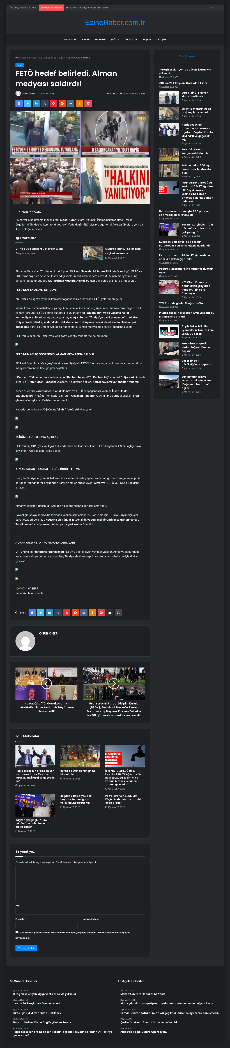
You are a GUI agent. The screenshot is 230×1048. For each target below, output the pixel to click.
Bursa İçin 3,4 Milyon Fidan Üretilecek (87, 7)
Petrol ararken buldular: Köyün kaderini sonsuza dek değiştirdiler (123, 799)
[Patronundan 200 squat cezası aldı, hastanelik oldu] (169, 170)
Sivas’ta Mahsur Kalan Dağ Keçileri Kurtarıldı (196, 110)
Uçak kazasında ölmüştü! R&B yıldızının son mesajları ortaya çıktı (184, 213)
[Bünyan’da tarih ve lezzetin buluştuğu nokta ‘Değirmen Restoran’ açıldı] (169, 381)
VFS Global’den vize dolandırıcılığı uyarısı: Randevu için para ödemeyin (196, 287)
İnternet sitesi (91, 919)
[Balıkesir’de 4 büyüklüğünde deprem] (169, 365)
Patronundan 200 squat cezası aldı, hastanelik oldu (197, 169)
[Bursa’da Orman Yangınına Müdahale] (80, 756)
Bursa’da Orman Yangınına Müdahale (78, 772)
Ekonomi (100, 39)
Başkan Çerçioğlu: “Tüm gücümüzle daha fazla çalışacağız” (31, 823)
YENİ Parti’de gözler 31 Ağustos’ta (181, 303)
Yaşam (146, 39)
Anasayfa (70, 39)
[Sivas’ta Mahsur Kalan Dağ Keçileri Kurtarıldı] (93, 253)
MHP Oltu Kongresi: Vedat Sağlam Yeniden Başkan (196, 347)
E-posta (20, 919)
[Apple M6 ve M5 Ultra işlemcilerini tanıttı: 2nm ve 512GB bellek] (169, 331)
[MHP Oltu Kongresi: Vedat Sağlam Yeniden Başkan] (169, 348)
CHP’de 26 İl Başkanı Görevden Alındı (39, 249)
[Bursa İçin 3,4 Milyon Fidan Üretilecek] (169, 97)
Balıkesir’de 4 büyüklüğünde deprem (196, 362)
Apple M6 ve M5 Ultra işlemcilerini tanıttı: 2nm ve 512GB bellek (198, 330)
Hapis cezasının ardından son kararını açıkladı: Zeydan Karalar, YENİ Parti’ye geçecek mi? (34, 776)
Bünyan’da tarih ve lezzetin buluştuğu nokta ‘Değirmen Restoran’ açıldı (198, 382)
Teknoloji (130, 39)
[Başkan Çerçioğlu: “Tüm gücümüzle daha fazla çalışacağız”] (35, 805)
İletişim (161, 39)
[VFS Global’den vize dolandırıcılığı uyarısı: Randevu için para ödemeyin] (169, 287)
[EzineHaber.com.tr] (115, 22)
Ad (17, 905)
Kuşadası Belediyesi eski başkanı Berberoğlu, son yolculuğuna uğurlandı (76, 799)
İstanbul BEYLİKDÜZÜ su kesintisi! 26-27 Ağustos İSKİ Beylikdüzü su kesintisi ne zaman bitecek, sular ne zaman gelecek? (123, 777)
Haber (85, 39)
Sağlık (115, 39)
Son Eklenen (187, 56)
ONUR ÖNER (28, 93)
